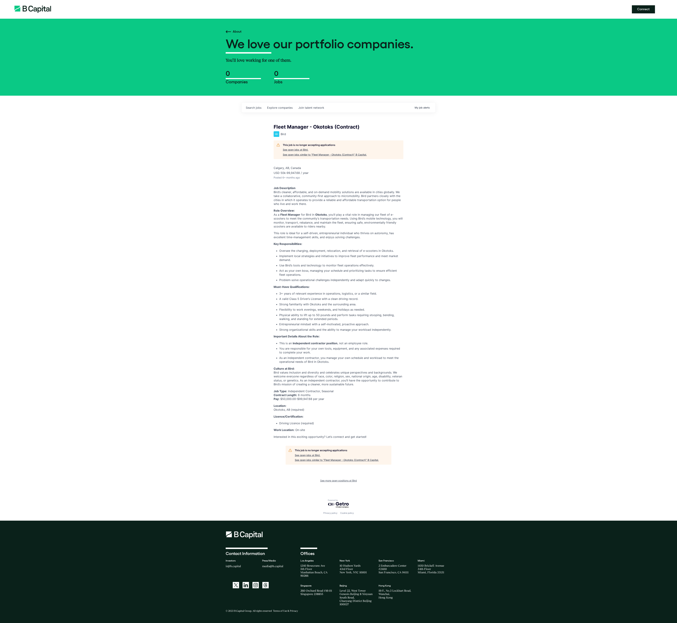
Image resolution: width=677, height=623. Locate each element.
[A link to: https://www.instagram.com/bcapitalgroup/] (255, 585)
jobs (253, 107)
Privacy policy (330, 513)
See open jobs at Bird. (295, 149)
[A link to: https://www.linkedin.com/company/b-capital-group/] (246, 585)
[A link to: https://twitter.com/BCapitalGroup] (236, 585)
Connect (643, 9)
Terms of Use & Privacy (285, 610)
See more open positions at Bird (338, 480)
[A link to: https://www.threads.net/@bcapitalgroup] (265, 585)
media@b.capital (272, 566)
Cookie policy (347, 513)
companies (280, 107)
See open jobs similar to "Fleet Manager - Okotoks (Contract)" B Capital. (325, 154)
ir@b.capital (233, 566)
